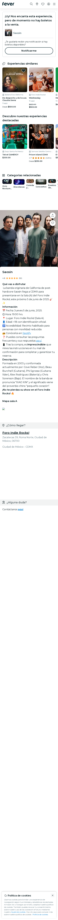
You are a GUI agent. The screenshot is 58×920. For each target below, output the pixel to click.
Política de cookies (40, 914)
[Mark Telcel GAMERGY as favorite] (23, 127)
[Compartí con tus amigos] (53, 215)
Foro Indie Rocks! (15, 433)
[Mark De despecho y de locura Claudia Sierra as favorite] (23, 70)
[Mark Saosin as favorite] (53, 223)
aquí (39, 340)
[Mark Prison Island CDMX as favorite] (50, 127)
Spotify (27, 333)
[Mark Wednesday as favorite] (50, 70)
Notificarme (29, 50)
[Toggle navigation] (54, 4)
